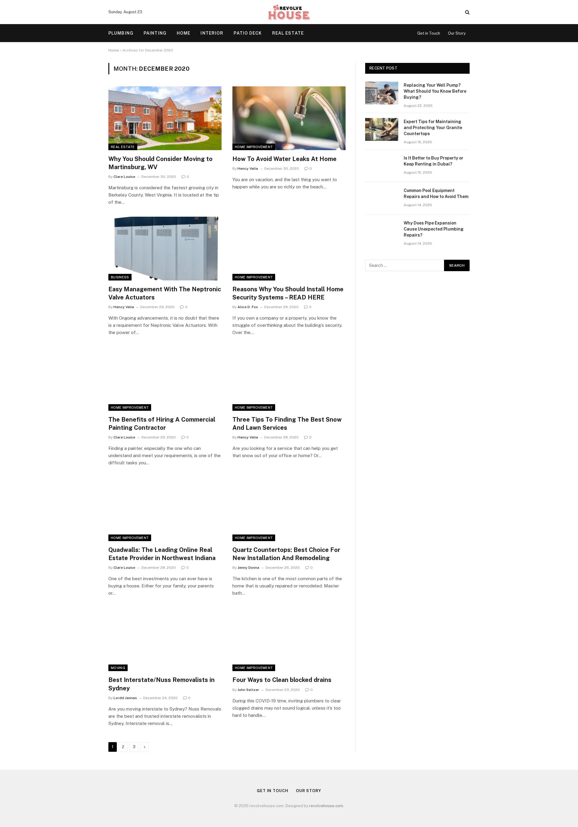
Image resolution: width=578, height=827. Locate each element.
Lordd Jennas (125, 698)
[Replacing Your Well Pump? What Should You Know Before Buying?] (381, 93)
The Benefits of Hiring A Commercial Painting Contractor (161, 423)
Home (183, 33)
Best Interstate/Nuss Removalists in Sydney (161, 684)
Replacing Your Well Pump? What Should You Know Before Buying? (435, 91)
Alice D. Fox (248, 307)
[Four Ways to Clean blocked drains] (289, 639)
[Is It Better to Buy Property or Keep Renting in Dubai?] (381, 165)
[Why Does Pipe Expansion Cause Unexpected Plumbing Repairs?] (381, 230)
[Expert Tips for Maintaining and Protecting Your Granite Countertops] (381, 129)
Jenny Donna (248, 567)
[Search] (467, 12)
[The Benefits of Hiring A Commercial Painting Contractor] (165, 379)
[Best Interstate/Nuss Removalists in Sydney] (165, 639)
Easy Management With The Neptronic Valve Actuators (164, 293)
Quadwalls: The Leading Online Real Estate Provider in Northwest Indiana (162, 554)
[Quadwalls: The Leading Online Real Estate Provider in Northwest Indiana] (165, 509)
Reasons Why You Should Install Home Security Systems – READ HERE (287, 293)
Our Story (457, 33)
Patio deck (248, 33)
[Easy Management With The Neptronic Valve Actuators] (165, 248)
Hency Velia (248, 168)
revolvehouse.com (326, 806)
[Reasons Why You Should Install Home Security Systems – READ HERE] (289, 248)
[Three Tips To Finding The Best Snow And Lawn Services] (289, 379)
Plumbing (120, 33)
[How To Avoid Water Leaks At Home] (289, 118)
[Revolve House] (289, 12)
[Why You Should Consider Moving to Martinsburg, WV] (165, 118)
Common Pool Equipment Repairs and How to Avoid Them (436, 193)
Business (120, 277)
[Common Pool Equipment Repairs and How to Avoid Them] (381, 198)
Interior (211, 33)
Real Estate (288, 33)
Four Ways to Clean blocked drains (282, 679)
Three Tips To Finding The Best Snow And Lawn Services (287, 423)
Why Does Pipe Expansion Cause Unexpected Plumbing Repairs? (434, 229)
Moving (118, 668)
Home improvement (254, 147)
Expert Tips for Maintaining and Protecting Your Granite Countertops (433, 127)
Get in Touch (428, 33)
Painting (155, 33)
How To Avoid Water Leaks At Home (284, 159)
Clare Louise (124, 177)
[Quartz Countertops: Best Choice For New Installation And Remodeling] (289, 509)
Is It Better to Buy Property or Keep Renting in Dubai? (433, 161)
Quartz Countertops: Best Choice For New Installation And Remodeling (286, 554)
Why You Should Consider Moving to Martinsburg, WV (160, 163)
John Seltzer (248, 690)
